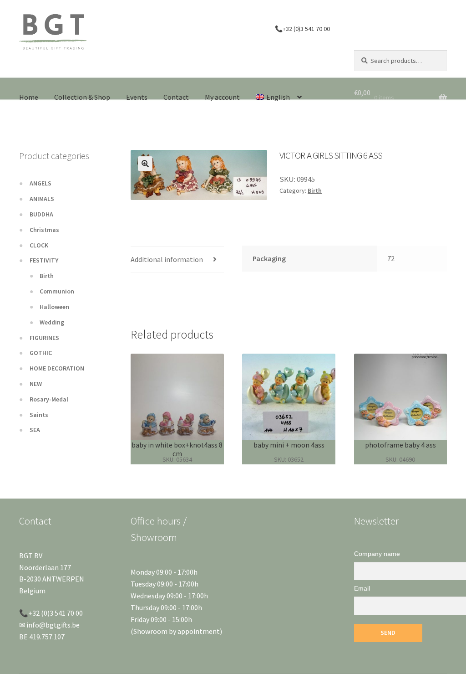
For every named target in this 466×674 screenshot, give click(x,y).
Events (136, 97)
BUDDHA (41, 214)
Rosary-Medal (49, 399)
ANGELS (40, 183)
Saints (39, 415)
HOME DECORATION (57, 368)
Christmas (44, 230)
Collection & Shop (82, 97)
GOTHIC (41, 353)
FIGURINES (44, 338)
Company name (377, 553)
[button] (145, 163)
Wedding (52, 322)
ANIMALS (42, 199)
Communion (57, 291)
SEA (35, 430)
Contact (176, 97)
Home (28, 97)
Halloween (54, 307)
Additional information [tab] (167, 259)
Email (362, 588)
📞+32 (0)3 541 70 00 (302, 29)
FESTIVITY (44, 260)
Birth (315, 190)
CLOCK (39, 245)
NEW (36, 384)
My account (222, 97)
